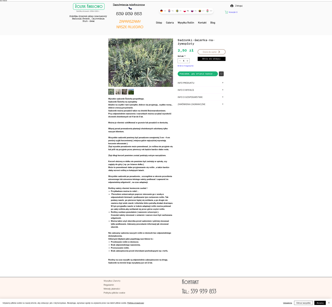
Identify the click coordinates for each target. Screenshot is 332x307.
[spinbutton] (183, 60)
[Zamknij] (328, 303)
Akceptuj (320, 303)
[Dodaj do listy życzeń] (221, 73)
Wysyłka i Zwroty (112, 281)
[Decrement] (179, 60)
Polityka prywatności (135, 303)
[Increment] (187, 60)
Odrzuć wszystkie (303, 303)
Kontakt (190, 282)
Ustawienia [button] (287, 303)
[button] (212, 51)
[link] (232, 12)
